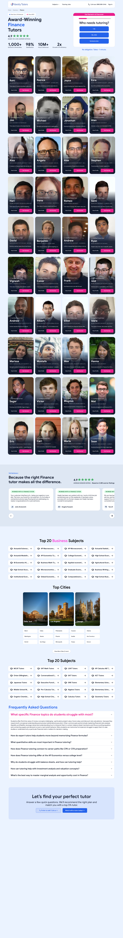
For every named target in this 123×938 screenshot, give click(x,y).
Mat (93, 401)
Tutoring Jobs (66, 4)
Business (15, 10)
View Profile (14, 90)
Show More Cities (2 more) (61, 651)
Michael (41, 120)
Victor (40, 401)
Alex (12, 160)
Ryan (94, 241)
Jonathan (69, 120)
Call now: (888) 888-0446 (98, 4)
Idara (94, 321)
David (13, 240)
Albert (41, 321)
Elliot (67, 321)
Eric (12, 441)
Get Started (25, 90)
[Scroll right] (111, 515)
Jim (12, 120)
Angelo (41, 160)
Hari (12, 201)
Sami (94, 201)
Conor (40, 281)
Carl (39, 441)
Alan (94, 120)
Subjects (55, 4)
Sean (94, 441)
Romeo (68, 201)
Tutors (9, 10)
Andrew (68, 240)
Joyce (67, 80)
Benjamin (42, 241)
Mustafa (42, 361)
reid (93, 281)
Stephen (96, 160)
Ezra (93, 80)
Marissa (14, 361)
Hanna (95, 361)
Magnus (68, 401)
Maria (67, 441)
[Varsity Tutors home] (19, 4)
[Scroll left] (11, 515)
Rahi (12, 80)
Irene (40, 200)
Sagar (13, 401)
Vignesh (14, 281)
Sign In (110, 4)
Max (66, 361)
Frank (67, 280)
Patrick (41, 80)
